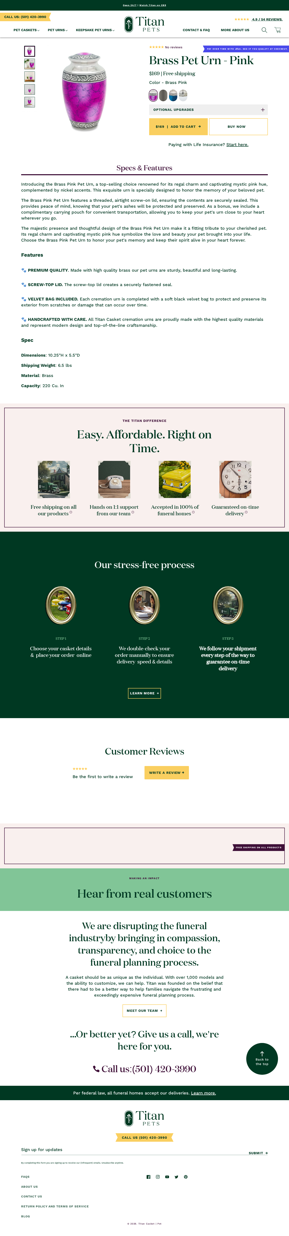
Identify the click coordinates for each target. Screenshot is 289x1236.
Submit (256, 1153)
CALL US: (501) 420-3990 (25, 17)
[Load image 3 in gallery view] (29, 76)
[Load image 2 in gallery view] (29, 64)
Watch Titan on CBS (152, 5)
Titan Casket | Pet (150, 1223)
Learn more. (203, 1093)
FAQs (25, 1176)
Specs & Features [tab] (144, 167)
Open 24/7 (130, 5)
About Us (29, 1186)
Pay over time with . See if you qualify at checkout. (247, 48)
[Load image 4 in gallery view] (29, 89)
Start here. (237, 144)
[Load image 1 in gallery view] (29, 51)
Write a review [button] (165, 773)
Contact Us (31, 1196)
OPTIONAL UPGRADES (173, 110)
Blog (25, 1216)
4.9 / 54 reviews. (267, 19)
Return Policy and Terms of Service (55, 1206)
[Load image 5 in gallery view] (29, 102)
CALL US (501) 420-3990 (144, 1138)
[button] (25, 30)
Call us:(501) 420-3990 (148, 1068)
